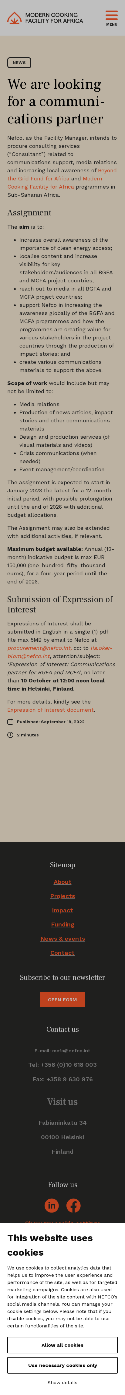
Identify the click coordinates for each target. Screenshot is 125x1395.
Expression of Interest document (50, 710)
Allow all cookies (62, 1345)
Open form (62, 1000)
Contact (62, 952)
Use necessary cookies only (62, 1365)
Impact (62, 910)
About (63, 882)
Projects (62, 896)
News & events (62, 938)
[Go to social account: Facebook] (73, 1205)
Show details (62, 1382)
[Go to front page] (45, 17)
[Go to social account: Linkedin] (51, 1205)
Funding (62, 924)
